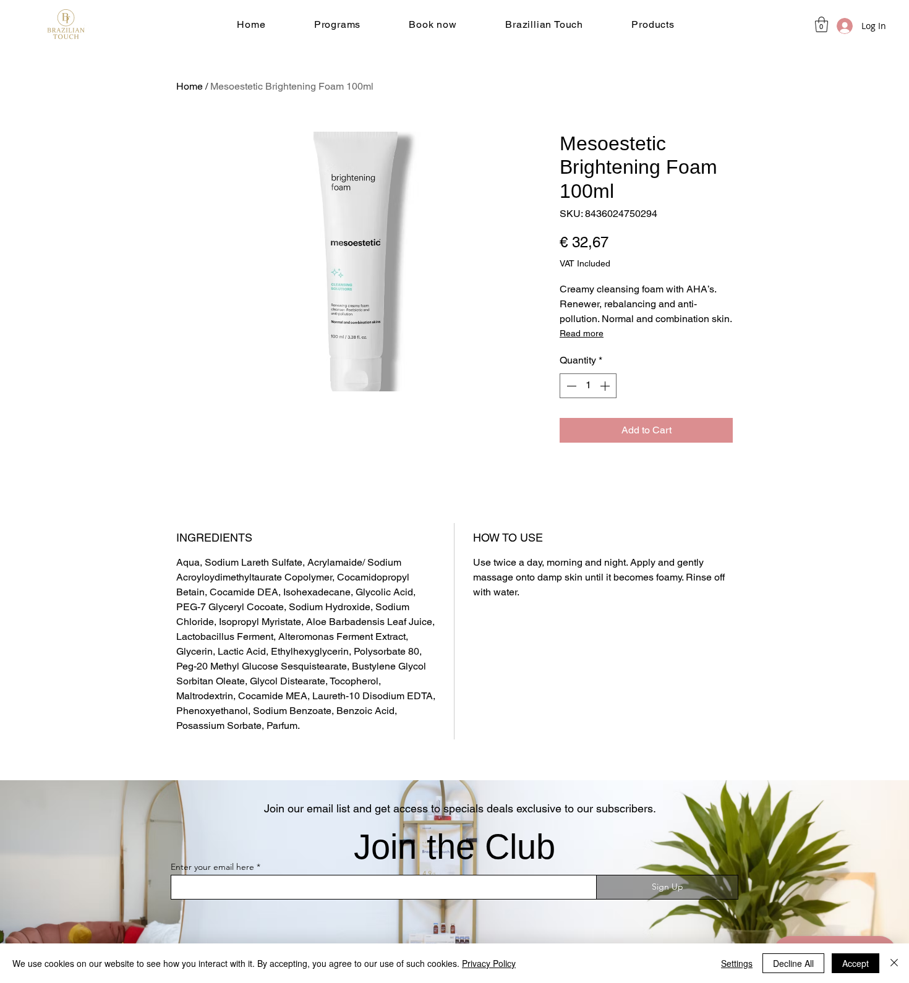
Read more (582, 333)
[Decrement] (570, 386)
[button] (337, 24)
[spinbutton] (588, 386)
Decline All (793, 963)
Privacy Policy (489, 963)
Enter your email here (212, 866)
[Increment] (606, 386)
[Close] (894, 963)
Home (189, 86)
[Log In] (833, 26)
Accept (855, 963)
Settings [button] (737, 963)
